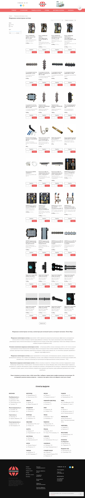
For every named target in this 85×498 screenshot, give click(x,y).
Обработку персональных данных (40, 484)
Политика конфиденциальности (40, 467)
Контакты (70, 10)
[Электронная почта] (23, 5)
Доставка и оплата (58, 10)
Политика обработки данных (40, 471)
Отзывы (47, 10)
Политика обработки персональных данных (40, 488)
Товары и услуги (36, 10)
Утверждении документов (39, 476)
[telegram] (21, 5)
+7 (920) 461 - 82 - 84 (22, 3)
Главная (14, 10)
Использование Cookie (39, 480)
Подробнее (53, 494)
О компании (23, 10)
